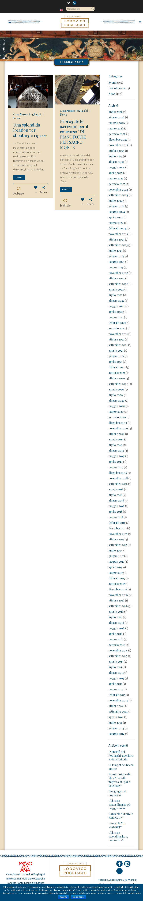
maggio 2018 (116, 506)
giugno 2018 (116, 500)
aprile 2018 (115, 511)
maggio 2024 (116, 211)
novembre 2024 (118, 189)
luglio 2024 (115, 200)
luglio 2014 (115, 722)
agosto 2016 (115, 611)
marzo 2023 (115, 267)
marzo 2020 (116, 411)
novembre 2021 (118, 334)
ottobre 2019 (116, 434)
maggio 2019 (116, 456)
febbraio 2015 (116, 695)
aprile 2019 (115, 461)
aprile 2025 (115, 173)
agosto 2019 (115, 439)
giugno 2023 (116, 256)
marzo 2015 (115, 689)
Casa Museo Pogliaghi (27, 114)
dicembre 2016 (117, 589)
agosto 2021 (115, 350)
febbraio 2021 (116, 367)
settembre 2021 (117, 345)
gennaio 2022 (116, 328)
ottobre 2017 (116, 539)
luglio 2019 (115, 445)
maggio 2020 (116, 406)
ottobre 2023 (116, 239)
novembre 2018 (118, 478)
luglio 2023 (115, 250)
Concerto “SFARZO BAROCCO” (120, 815)
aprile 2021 (115, 361)
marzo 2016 (115, 639)
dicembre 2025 (117, 139)
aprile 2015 (115, 683)
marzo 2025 (115, 178)
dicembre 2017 (117, 528)
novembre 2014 (118, 700)
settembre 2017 (117, 545)
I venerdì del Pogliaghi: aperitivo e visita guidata (120, 755)
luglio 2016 (115, 617)
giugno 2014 (116, 728)
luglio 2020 (115, 395)
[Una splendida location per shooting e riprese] (30, 91)
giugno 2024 (116, 206)
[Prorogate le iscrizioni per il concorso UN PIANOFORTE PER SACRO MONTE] (77, 89)
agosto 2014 (115, 717)
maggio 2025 (116, 167)
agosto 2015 (115, 661)
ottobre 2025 (116, 150)
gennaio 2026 (117, 134)
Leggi (19, 177)
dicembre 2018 (117, 472)
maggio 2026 (116, 123)
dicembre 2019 (117, 422)
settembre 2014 (118, 711)
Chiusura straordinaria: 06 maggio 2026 (119, 804)
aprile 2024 (115, 217)
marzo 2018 (115, 517)
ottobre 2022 (116, 278)
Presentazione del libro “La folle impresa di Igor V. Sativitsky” (119, 780)
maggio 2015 (116, 678)
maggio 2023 (116, 261)
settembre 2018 (117, 484)
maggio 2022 (116, 306)
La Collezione (117, 88)
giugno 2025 (116, 161)
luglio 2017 (115, 550)
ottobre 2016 (116, 600)
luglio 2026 (115, 111)
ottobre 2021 (116, 339)
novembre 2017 (117, 534)
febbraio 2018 (116, 522)
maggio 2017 (116, 561)
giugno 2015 (116, 672)
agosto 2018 (115, 489)
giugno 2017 (115, 556)
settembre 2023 (118, 245)
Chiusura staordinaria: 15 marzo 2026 (118, 836)
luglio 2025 (115, 156)
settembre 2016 (118, 606)
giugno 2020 (116, 400)
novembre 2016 (118, 595)
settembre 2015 (117, 656)
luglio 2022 (115, 295)
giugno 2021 (116, 356)
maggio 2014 (116, 733)
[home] (61, 9)
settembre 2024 (118, 195)
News (16, 118)
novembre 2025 (118, 145)
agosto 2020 (116, 389)
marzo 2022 (115, 317)
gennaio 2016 (116, 645)
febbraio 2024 (117, 228)
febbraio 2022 (117, 323)
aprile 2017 (115, 567)
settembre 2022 (118, 284)
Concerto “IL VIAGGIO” (116, 825)
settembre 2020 (118, 384)
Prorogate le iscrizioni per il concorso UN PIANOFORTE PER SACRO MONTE (74, 134)
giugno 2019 (116, 450)
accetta (63, 897)
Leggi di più (78, 897)
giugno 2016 (116, 622)
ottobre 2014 (116, 706)
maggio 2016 (116, 628)
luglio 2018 (115, 495)
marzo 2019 (115, 467)
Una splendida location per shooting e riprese (30, 130)
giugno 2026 (116, 117)
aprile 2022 (115, 311)
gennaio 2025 (116, 184)
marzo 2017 (115, 572)
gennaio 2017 (116, 584)
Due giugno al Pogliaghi (117, 793)
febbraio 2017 (116, 578)
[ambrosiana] (25, 866)
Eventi (112, 82)
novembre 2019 (118, 428)
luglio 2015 (115, 667)
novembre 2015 (117, 650)
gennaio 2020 (117, 417)
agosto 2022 (116, 289)
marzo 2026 (115, 128)
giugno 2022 (116, 300)
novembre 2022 (118, 273)
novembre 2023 (118, 234)
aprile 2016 (115, 633)
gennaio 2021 (116, 372)
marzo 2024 (115, 223)
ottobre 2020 (116, 378)
